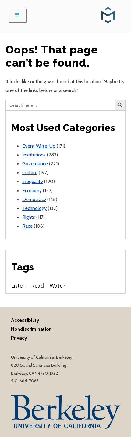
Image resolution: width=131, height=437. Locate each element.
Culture (29, 172)
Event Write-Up (38, 146)
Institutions (34, 155)
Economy (32, 190)
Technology (34, 208)
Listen (18, 285)
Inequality (32, 181)
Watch (58, 285)
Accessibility (25, 320)
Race (27, 226)
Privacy (19, 338)
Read (37, 285)
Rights (28, 217)
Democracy (34, 199)
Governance (35, 163)
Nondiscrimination (31, 329)
